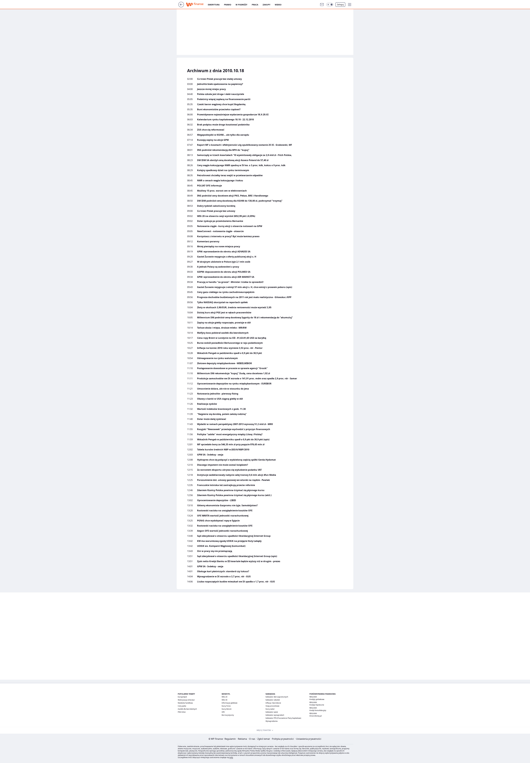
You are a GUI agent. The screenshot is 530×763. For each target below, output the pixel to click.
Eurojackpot (182, 697)
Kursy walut (270, 709)
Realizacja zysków (207, 403)
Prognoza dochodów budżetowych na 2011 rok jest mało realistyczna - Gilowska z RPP (244, 297)
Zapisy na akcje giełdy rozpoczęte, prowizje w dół (224, 322)
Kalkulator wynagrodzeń (275, 715)
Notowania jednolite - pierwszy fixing (217, 393)
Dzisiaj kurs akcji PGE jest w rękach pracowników (224, 312)
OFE (223, 712)
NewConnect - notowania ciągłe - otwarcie (220, 231)
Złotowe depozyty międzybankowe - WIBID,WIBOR (224, 363)
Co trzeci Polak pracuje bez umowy (216, 211)
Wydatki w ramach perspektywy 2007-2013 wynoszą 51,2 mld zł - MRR (235, 424)
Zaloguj (340, 4)
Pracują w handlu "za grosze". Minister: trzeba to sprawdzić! (230, 282)
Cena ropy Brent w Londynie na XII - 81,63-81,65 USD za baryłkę (231, 338)
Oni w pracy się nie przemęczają (214, 551)
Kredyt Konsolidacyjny (317, 710)
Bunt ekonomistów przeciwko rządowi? (219, 109)
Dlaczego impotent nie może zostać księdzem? (222, 464)
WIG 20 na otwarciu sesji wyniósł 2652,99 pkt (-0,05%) (226, 216)
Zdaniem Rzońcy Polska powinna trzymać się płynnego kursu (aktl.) (234, 495)
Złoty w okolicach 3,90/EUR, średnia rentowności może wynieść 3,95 (234, 307)
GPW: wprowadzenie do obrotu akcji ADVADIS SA (223, 251)
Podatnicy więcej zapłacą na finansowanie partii (223, 99)
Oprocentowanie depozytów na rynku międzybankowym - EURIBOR (234, 383)
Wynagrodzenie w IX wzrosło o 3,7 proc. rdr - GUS (224, 576)
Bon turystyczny (228, 715)
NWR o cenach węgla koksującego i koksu (220, 180)
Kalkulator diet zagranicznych (277, 697)
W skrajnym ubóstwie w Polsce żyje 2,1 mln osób (223, 261)
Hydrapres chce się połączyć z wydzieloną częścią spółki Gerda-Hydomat (236, 459)
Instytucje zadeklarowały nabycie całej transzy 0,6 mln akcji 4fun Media (236, 475)
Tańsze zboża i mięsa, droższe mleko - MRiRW (222, 327)
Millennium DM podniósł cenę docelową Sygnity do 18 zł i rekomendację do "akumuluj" (245, 317)
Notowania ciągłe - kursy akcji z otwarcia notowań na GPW (229, 226)
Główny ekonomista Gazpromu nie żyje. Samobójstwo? (227, 505)
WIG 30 (224, 700)
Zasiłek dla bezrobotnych (187, 709)
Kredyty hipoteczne (316, 705)
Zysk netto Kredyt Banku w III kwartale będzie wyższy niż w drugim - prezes (238, 561)
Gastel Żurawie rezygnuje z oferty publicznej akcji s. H (226, 256)
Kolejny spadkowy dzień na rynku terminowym (223, 170)
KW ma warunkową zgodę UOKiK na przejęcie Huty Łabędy (229, 541)
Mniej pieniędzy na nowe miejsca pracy (218, 246)
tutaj (231, 757)
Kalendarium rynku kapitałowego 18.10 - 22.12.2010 (225, 119)
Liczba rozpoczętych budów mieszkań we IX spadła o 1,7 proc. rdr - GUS (236, 581)
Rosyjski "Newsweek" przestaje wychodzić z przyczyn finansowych (233, 429)
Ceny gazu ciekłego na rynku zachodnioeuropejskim (226, 292)
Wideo (278, 4)
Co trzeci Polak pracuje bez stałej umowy (219, 79)
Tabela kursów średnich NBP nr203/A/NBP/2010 (223, 449)
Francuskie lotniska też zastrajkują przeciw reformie (226, 485)
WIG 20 (224, 697)
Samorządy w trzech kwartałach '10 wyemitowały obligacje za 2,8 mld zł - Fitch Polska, (244, 155)
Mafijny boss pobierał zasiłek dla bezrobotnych (223, 332)
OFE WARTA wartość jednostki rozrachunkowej (222, 515)
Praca (255, 4)
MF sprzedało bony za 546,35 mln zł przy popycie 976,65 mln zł (230, 444)
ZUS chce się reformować (210, 129)
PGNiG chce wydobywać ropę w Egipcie (218, 520)
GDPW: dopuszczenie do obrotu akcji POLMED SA (223, 271)
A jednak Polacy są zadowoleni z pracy (218, 266)
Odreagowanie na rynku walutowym (217, 358)
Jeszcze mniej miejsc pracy (211, 89)
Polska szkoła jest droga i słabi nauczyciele (220, 94)
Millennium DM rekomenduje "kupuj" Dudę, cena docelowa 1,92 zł (233, 373)
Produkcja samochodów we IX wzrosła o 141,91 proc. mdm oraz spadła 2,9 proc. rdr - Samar (247, 378)
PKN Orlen (182, 712)
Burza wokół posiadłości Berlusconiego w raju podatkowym (230, 342)
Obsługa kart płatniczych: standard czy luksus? (223, 571)
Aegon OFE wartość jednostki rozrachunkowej (222, 530)
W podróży (241, 4)
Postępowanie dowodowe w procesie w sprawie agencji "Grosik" (232, 368)
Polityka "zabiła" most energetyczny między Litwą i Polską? (230, 434)
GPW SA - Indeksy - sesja (210, 454)
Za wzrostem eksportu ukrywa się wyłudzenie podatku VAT (229, 469)
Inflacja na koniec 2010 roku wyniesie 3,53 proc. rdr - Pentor (230, 348)
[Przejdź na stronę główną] (181, 6)
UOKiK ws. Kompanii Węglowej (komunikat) (221, 546)
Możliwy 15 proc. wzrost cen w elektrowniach (222, 190)
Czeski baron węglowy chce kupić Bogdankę (221, 104)
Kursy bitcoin (226, 709)
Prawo (227, 4)
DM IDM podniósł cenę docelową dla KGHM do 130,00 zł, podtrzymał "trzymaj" (240, 200)
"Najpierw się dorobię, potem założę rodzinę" (222, 414)
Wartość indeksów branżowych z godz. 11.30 (221, 409)
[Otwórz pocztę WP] (322, 4)
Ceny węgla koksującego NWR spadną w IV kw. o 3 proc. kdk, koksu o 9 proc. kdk (241, 165)
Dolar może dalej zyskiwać (211, 419)
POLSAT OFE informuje (209, 185)
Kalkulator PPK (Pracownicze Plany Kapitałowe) (283, 718)
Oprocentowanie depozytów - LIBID (216, 500)
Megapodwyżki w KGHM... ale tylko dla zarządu (223, 134)
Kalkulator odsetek (273, 700)
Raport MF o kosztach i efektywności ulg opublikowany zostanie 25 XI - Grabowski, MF (244, 144)
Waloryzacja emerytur (186, 700)
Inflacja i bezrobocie (273, 703)
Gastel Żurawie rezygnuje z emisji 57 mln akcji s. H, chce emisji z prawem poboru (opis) (244, 287)
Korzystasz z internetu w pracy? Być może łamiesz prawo (228, 236)
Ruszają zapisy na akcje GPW (213, 140)
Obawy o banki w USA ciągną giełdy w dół (220, 398)
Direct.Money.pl (315, 716)
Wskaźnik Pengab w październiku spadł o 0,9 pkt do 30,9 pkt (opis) (233, 439)
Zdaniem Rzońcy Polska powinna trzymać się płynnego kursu (230, 490)
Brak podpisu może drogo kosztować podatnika (223, 124)
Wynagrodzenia (272, 721)
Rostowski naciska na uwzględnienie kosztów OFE (224, 510)
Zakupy (266, 4)
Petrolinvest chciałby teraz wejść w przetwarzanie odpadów (230, 175)
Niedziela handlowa (185, 703)
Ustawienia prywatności (308, 738)
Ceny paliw (182, 706)
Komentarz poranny (208, 241)
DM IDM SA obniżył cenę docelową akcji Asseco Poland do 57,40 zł (232, 160)
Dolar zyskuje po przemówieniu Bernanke (220, 221)
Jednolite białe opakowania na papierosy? (220, 84)
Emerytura (214, 4)
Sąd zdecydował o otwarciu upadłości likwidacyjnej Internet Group (234, 536)
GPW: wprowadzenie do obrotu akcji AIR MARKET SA (225, 277)
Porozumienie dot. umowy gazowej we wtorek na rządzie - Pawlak (233, 480)
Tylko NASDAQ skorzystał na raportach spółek (222, 302)
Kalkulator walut (272, 712)
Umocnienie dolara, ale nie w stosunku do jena (223, 388)
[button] (329, 4)
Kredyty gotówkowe (316, 699)
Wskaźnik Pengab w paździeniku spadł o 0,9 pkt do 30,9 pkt (229, 353)
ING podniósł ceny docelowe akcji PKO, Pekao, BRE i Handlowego (232, 195)
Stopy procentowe (272, 706)
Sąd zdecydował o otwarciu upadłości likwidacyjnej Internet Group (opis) (237, 556)
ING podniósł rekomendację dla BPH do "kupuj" (223, 150)
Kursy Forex (226, 706)
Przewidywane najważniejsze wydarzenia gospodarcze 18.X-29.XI (232, 114)
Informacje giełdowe (229, 703)
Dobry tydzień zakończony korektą (216, 205)
